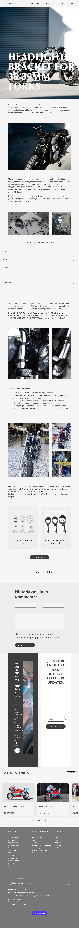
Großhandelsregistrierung (41, 845)
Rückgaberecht (37, 853)
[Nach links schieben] (33, 820)
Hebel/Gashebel (14, 860)
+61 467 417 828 (20, 889)
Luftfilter (11, 863)
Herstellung (12, 848)
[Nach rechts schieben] (45, 820)
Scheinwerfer (13, 837)
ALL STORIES (71, 773)
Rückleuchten (13, 842)
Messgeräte (12, 858)
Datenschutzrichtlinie (39, 850)
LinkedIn (58, 845)
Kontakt (34, 842)
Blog (33, 840)
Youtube (58, 842)
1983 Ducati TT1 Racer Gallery (15, 807)
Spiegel (11, 855)
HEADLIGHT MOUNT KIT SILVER (23, 542)
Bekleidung (12, 866)
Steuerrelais (12, 850)
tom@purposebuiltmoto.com (24, 892)
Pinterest (58, 848)
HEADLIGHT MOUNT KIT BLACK (55, 542)
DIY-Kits (11, 853)
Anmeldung (36, 848)
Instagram (58, 837)
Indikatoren (12, 840)
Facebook (58, 840)
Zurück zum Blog (41, 572)
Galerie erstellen (38, 837)
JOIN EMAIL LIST (55, 726)
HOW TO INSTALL (39, 557)
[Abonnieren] (65, 883)
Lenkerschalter (13, 845)
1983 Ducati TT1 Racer (47, 807)
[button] (7, 3)
